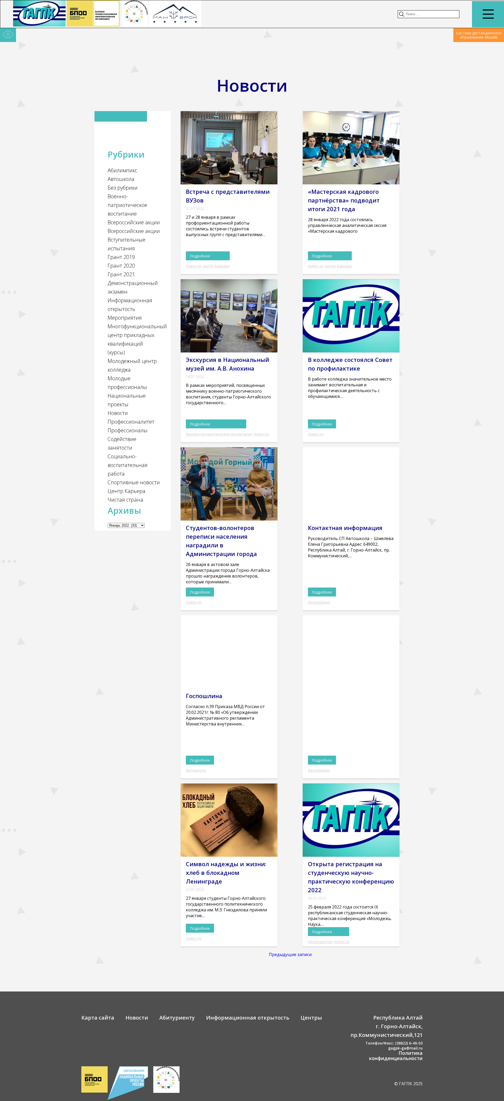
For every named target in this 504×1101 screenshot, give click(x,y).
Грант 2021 (121, 274)
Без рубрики (123, 187)
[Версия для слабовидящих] (8, 35)
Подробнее (200, 255)
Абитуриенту (177, 1017)
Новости (118, 413)
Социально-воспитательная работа (128, 465)
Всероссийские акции (134, 222)
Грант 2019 (121, 257)
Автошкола (121, 179)
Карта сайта (97, 1017)
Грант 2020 (121, 265)
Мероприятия (125, 317)
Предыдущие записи (290, 954)
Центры (311, 1017)
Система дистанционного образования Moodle (479, 35)
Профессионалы (128, 430)
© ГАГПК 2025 (408, 1084)
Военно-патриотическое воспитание (127, 205)
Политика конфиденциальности (396, 1055)
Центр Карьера (126, 491)
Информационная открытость (247, 1017)
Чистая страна (125, 499)
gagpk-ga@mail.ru (405, 1048)
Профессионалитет (131, 421)
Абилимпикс (122, 170)
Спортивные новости (134, 482)
